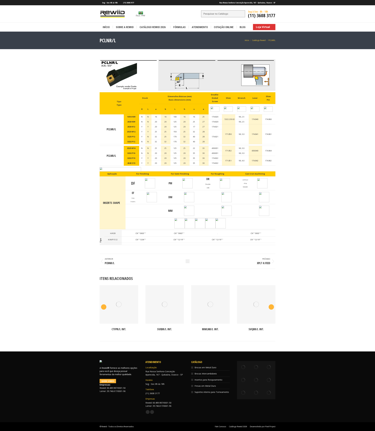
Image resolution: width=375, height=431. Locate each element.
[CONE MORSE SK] (269, 393)
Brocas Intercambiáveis (206, 373)
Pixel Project (270, 426)
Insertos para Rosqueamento (208, 379)
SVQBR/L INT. (256, 329)
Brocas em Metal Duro (205, 367)
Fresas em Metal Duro (205, 385)
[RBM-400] (243, 367)
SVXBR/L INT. (164, 329)
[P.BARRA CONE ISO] (269, 380)
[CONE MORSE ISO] (243, 380)
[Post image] (119, 304)
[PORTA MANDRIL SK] (256, 367)
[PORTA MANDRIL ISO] (256, 380)
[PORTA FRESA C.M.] (243, 393)
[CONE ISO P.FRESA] (256, 393)
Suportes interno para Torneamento (212, 392)
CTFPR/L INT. (119, 329)
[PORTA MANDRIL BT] (269, 367)
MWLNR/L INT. (210, 329)
